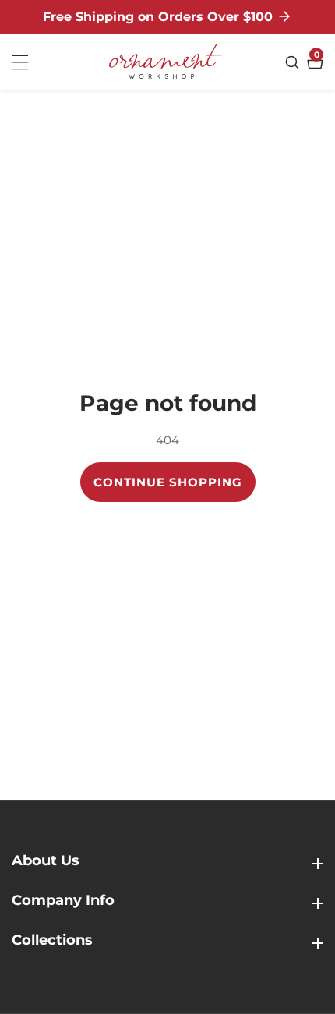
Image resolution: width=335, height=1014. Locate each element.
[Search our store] (294, 62)
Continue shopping (167, 482)
